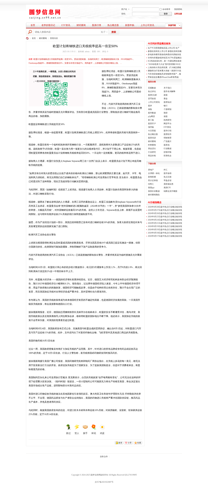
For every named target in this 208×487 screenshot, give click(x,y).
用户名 (124, 9)
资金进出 (152, 148)
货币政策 (152, 98)
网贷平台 (167, 123)
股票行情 (96, 25)
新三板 (151, 120)
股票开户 (152, 123)
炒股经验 (167, 152)
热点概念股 (113, 25)
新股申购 (129, 25)
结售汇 (151, 184)
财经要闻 (81, 25)
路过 (68, 433)
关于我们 (167, 88)
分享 (130, 443)
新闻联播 (152, 177)
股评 (150, 106)
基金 (166, 98)
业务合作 (104, 456)
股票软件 (167, 134)
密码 (123, 14)
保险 (150, 109)
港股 (166, 116)
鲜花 (93, 433)
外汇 (166, 170)
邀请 (120, 443)
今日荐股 (152, 131)
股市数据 (152, 113)
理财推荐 (167, 138)
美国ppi (151, 187)
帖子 (103, 32)
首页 (33, 25)
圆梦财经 (27, 38)
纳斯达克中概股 (170, 191)
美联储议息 (168, 184)
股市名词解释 (169, 91)
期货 (166, 113)
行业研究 (152, 152)
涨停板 (151, 127)
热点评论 (152, 91)
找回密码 (178, 9)
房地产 (151, 170)
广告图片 (167, 141)
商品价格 (152, 155)
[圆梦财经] (46, 20)
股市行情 (167, 131)
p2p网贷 (151, 116)
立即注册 (178, 14)
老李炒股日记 (48, 25)
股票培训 (152, 138)
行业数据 (167, 148)
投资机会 (167, 155)
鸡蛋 (102, 433)
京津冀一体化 (154, 173)
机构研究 (167, 120)
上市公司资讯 (147, 25)
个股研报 (167, 109)
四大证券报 (153, 180)
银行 (166, 106)
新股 (166, 95)
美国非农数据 (154, 191)
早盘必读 (167, 180)
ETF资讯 (65, 25)
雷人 (77, 433)
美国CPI (167, 187)
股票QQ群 (152, 95)
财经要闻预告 (154, 195)
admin (87, 51)
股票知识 (167, 102)
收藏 (139, 443)
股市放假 (167, 173)
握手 (85, 433)
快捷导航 (172, 25)
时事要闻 (152, 145)
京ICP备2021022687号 (104, 482)
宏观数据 (152, 88)
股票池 (166, 145)
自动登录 (166, 9)
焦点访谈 (167, 177)
